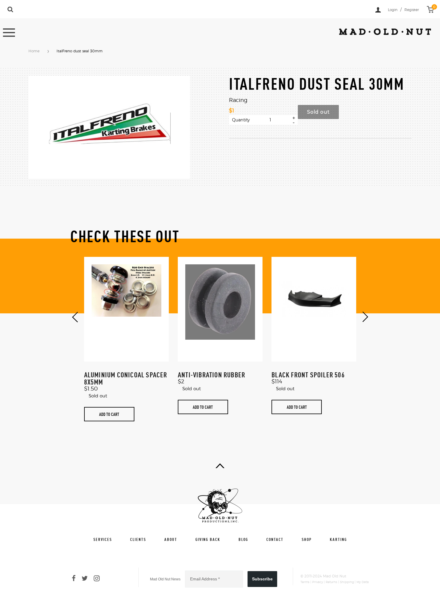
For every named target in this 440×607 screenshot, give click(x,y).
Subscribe (262, 579)
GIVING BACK (207, 539)
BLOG (243, 539)
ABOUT (170, 539)
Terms (305, 582)
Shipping (347, 582)
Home (34, 51)
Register (411, 10)
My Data (362, 582)
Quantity (241, 120)
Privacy (317, 582)
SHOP (307, 539)
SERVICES (102, 539)
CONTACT (274, 539)
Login (392, 10)
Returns (331, 582)
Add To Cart (109, 414)
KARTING (338, 539)
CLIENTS (138, 539)
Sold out (318, 112)
